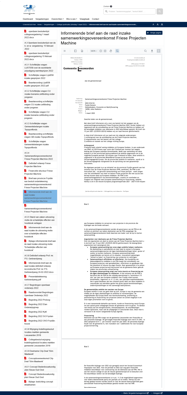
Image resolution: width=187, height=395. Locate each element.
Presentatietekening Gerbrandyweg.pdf (35, 278)
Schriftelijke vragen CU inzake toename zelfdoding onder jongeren (39, 115)
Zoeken (106, 6)
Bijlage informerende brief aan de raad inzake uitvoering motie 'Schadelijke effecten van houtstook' (40, 245)
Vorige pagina (155, 33)
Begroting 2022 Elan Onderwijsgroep (35, 305)
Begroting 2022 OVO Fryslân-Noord (39, 322)
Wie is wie (71, 19)
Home (39, 24)
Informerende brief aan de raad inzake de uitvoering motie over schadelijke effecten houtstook (38, 232)
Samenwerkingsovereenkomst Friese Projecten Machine (38, 210)
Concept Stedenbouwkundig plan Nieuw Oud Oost (39, 375)
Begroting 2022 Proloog (39, 300)
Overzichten (56, 19)
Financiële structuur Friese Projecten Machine (38, 172)
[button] (160, 11)
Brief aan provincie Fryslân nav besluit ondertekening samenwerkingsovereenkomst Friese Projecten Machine (38, 183)
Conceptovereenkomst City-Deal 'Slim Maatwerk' (39, 360)
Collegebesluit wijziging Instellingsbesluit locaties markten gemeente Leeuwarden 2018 (39, 342)
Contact (95, 19)
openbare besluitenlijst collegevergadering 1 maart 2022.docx (36, 34)
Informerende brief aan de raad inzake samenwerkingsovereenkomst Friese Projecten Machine (38, 196)
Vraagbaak (84, 19)
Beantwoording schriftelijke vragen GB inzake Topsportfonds (39, 135)
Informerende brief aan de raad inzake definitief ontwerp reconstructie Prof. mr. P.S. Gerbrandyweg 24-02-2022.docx (38, 267)
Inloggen (157, 393)
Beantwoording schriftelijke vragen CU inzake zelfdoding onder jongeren (38, 104)
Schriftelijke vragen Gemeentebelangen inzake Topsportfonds (36, 144)
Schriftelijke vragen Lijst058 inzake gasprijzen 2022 (39, 76)
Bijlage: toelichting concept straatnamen (38, 383)
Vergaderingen (42, 19)
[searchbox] (129, 11)
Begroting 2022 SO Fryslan (40, 316)
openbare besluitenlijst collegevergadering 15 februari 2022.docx (38, 56)
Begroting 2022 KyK (37, 312)
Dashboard (28, 19)
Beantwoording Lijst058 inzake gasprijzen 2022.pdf (37, 84)
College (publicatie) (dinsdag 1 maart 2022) (72, 24)
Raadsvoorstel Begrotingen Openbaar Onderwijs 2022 (38, 294)
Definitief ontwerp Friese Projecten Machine (37, 164)
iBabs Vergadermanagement (135, 393)
